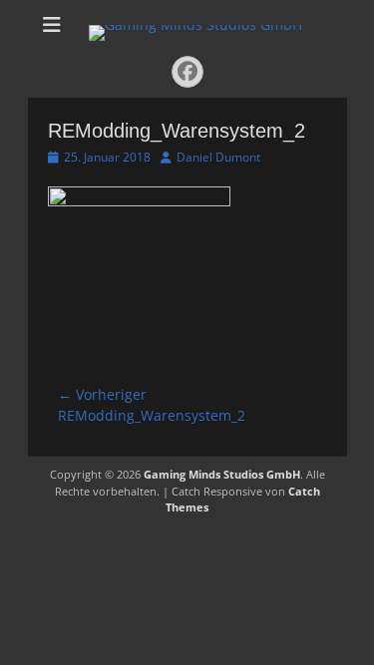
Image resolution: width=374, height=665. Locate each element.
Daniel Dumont (218, 157)
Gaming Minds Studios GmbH (222, 474)
